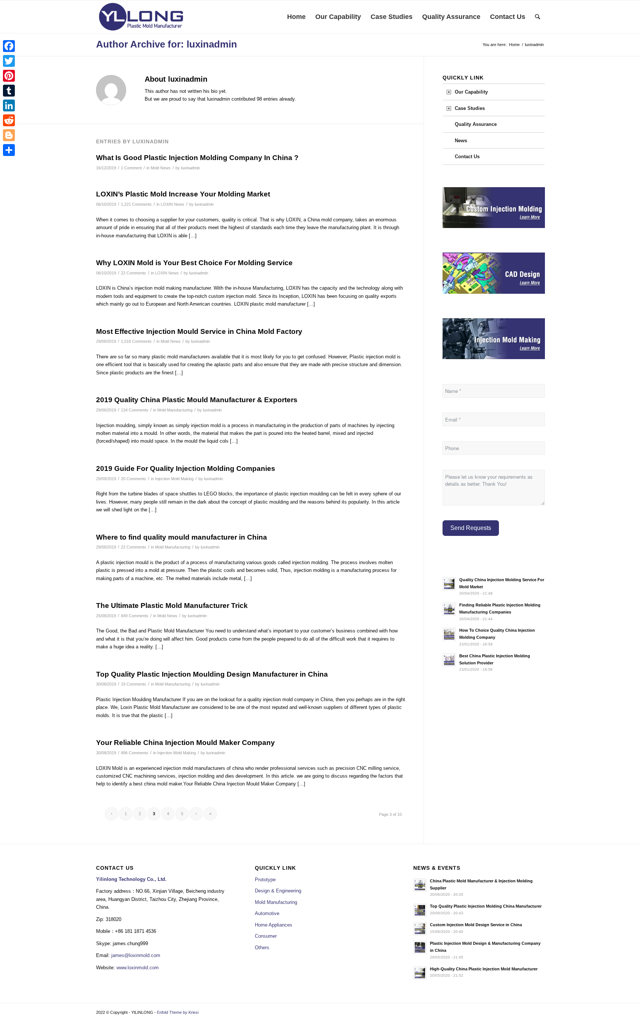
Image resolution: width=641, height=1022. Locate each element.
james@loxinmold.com (135, 955)
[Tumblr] (8, 90)
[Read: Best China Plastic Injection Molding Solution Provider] (449, 660)
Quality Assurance (476, 124)
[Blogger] (8, 135)
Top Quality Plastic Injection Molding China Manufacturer (486, 906)
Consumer (266, 936)
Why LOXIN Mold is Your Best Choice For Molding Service (194, 263)
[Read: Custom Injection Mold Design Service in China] (420, 928)
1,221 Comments (136, 204)
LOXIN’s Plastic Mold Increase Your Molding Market (183, 194)
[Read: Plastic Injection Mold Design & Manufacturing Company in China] (420, 947)
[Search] (537, 16)
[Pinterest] (8, 75)
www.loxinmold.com (137, 967)
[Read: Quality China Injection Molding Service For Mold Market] (449, 583)
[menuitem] (296, 16)
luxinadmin (190, 168)
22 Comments (133, 273)
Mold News (161, 168)
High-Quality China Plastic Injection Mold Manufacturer (484, 969)
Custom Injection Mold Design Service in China (476, 924)
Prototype (265, 879)
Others (262, 947)
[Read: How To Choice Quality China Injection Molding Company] (449, 634)
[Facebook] (8, 46)
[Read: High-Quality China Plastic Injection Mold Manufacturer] (420, 973)
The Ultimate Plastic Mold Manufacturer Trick (172, 605)
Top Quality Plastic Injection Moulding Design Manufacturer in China (212, 674)
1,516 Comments (136, 341)
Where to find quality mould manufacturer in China (181, 537)
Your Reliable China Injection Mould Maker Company (185, 742)
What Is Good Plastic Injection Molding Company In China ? (197, 158)
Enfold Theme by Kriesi (177, 1012)
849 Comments (134, 615)
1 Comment (131, 168)
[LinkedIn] (8, 105)
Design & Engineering (278, 891)
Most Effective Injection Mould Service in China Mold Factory (199, 331)
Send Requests (470, 528)
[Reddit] (8, 120)
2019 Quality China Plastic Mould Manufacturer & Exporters (197, 400)
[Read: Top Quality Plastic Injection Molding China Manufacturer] (420, 910)
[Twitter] (8, 60)
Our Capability (471, 92)
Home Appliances (273, 925)
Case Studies (470, 108)
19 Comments (133, 684)
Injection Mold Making (174, 478)
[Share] (8, 150)
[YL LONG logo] (141, 16)
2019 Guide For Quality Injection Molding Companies (185, 468)
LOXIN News (172, 204)
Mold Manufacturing (175, 410)
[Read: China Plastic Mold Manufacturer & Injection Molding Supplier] (420, 885)
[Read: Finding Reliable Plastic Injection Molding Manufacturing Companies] (449, 609)
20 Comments (133, 478)
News (461, 140)
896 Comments (134, 753)
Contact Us (467, 156)
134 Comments (134, 410)
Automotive (267, 913)
